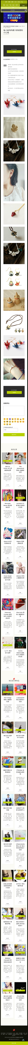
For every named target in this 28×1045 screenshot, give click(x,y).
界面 (4, 5)
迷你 (6, 27)
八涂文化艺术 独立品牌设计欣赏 (20, 699)
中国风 (7, 667)
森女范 (7, 938)
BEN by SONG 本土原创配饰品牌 (8, 468)
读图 (20, 5)
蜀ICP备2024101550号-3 (14, 1039)
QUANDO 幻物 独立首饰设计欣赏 (20, 505)
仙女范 (20, 940)
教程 (13, 5)
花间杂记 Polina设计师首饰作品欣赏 (8, 960)
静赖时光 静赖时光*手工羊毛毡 (20, 960)
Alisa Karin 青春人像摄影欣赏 (20, 614)
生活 (15, 1)
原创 (7, 5)
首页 (6, 1)
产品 (22, 1)
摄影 (12, 1)
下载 (10, 5)
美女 (8, 824)
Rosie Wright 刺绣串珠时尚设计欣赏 (8, 578)
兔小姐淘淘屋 (6, 59)
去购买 (14, 51)
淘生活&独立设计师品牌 (9, 26)
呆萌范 (20, 523)
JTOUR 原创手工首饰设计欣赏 (20, 998)
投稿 (23, 5)
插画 (9, 1)
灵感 (19, 1)
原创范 (7, 716)
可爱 (22, 26)
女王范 (7, 484)
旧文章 (14, 1043)
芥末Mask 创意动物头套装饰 (20, 772)
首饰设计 (9, 27)
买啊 (16, 5)
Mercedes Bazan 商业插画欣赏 (8, 505)
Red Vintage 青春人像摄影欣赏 (8, 699)
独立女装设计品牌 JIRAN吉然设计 (20, 923)
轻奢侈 (16, 26)
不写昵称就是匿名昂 (8, 427)
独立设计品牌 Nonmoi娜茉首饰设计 (7, 998)
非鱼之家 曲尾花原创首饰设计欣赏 (7, 885)
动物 (20, 26)
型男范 (7, 860)
